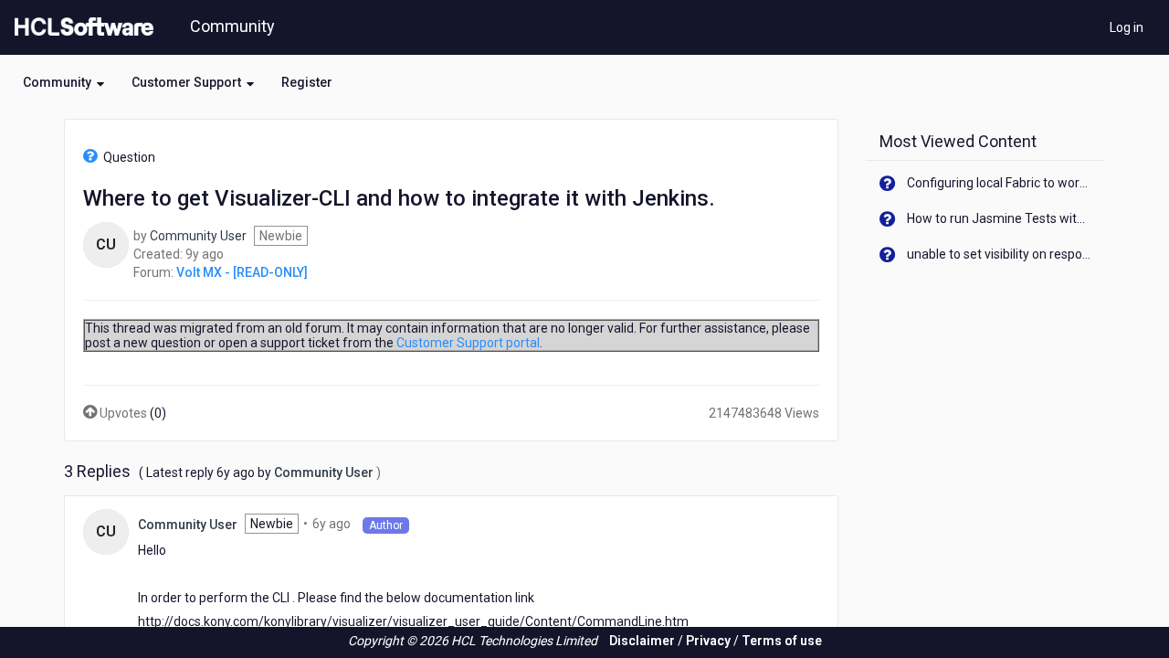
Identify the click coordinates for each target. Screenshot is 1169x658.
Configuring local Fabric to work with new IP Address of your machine (999, 182)
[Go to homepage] (80, 27)
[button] (63, 82)
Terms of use (782, 640)
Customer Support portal (468, 342)
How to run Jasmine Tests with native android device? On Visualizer (999, 218)
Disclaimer (642, 640)
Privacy (708, 640)
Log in (1126, 27)
